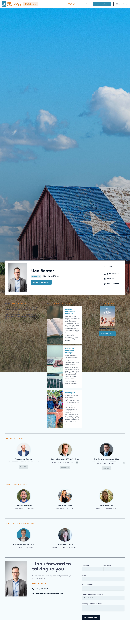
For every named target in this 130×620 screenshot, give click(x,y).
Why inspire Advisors (75, 4)
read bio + (23, 467)
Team (87, 4)
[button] (120, 4)
